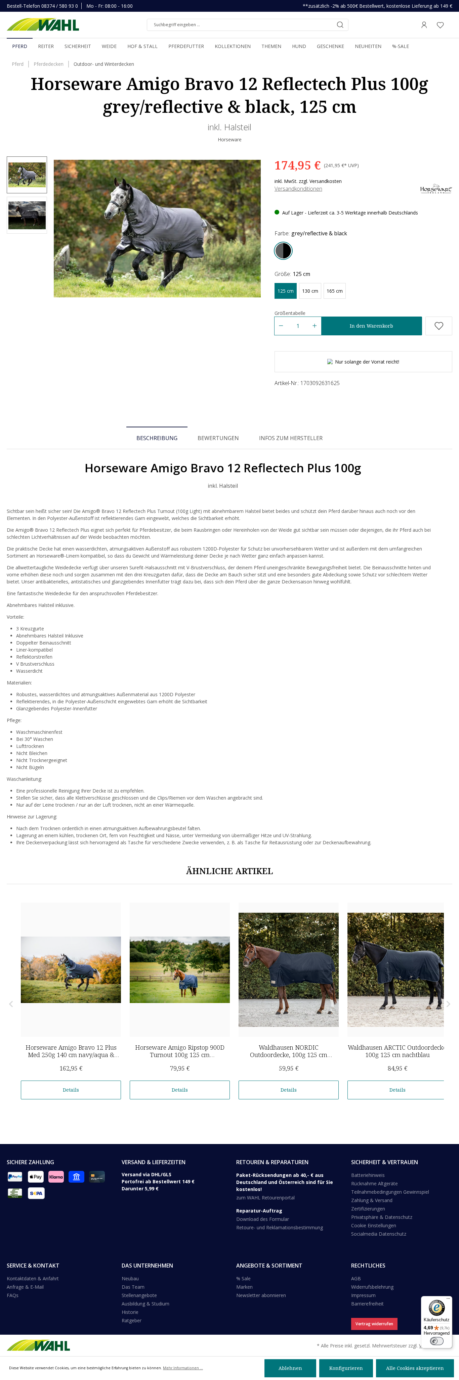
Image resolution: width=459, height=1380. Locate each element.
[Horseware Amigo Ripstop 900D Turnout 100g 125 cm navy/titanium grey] (180, 970)
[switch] (437, 1341)
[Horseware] (436, 188)
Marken (244, 1287)
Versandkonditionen (298, 188)
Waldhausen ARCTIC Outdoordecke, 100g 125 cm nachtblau (398, 1051)
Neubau (130, 1278)
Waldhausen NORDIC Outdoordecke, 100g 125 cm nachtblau (288, 1054)
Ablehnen (290, 1368)
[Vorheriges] (59, 229)
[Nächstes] (256, 229)
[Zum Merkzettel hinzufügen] (438, 326)
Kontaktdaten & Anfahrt (33, 1278)
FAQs (12, 1295)
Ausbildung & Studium (145, 1303)
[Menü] (448, 1300)
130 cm (310, 291)
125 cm (286, 291)
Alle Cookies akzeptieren (415, 1368)
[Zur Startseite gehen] (43, 25)
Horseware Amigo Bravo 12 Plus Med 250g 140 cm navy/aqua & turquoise (71, 1054)
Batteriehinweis (368, 1175)
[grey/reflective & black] (283, 250)
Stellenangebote (139, 1295)
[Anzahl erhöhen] (314, 326)
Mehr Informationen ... (183, 1368)
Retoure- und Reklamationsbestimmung (279, 1227)
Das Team (133, 1287)
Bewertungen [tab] (218, 438)
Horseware (230, 139)
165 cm (335, 291)
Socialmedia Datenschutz (378, 1234)
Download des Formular (262, 1219)
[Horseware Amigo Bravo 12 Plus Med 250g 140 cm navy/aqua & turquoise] (71, 970)
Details (71, 1090)
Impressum (363, 1295)
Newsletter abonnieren (261, 1295)
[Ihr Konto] (424, 25)
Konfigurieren (346, 1368)
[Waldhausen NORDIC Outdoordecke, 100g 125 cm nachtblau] (289, 970)
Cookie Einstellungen (373, 1225)
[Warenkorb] (450, 25)
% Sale (243, 1278)
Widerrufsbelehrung (372, 1287)
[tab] (156, 438)
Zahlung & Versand (371, 1200)
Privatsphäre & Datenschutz (381, 1217)
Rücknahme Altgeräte (374, 1183)
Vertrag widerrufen (374, 1324)
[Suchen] (340, 25)
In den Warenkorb (371, 326)
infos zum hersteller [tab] (291, 438)
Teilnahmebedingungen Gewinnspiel (390, 1192)
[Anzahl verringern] (280, 326)
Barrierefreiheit (367, 1303)
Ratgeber (131, 1320)
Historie (130, 1312)
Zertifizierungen (368, 1208)
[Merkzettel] (440, 25)
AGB (356, 1278)
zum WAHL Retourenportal (265, 1197)
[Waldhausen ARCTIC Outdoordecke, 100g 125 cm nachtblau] (397, 970)
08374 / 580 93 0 (59, 6)
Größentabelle (290, 313)
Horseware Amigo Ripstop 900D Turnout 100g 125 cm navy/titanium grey (179, 1054)
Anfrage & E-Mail (25, 1287)
